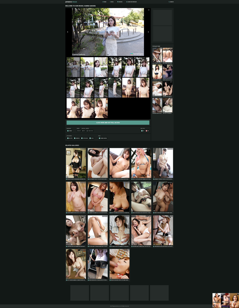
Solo (92, 138)
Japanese (71, 2)
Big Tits (70, 138)
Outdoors (85, 138)
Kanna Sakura (104, 138)
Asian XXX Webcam (132, 1)
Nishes (120, 1)
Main (105, 1)
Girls (112, 1)
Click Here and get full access (108, 122)
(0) (143, 130)
